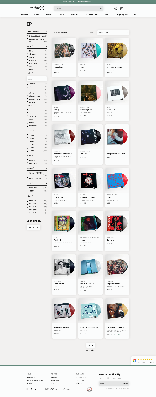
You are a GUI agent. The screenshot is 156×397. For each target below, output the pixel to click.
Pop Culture (58, 67)
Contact (78, 379)
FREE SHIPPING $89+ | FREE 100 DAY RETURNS (78, 1)
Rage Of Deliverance (114, 284)
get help (31, 227)
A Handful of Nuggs (114, 67)
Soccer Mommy (84, 107)
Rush (55, 237)
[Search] (101, 8)
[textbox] (37, 78)
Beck (108, 151)
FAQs (52, 383)
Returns (54, 379)
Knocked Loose (59, 64)
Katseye (83, 64)
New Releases (31, 377)
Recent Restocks (32, 379)
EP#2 (109, 197)
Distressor (111, 110)
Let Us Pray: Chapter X (115, 327)
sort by (92, 33)
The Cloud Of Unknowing (63, 154)
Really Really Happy (61, 327)
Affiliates (79, 383)
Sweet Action (59, 284)
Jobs (77, 382)
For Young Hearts (86, 110)
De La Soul (84, 325)
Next (89, 345)
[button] (121, 8)
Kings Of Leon (112, 194)
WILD (82, 67)
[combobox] (77, 8)
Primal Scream (85, 151)
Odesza (82, 281)
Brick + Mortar (80, 380)
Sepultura (57, 151)
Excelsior (110, 240)
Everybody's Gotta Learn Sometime (116, 154)
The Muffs (57, 325)
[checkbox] (38, 36)
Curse (82, 240)
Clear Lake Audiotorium (89, 327)
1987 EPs (83, 154)
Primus (109, 64)
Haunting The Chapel (88, 197)
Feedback (57, 240)
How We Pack (55, 380)
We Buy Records (81, 377)
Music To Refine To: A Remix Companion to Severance (88, 284)
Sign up (125, 383)
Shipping (54, 377)
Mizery (56, 107)
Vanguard (110, 281)
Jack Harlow (58, 281)
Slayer (56, 194)
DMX (108, 325)
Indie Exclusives (32, 382)
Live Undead (58, 197)
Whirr (109, 107)
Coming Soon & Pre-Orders (35, 380)
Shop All (29, 383)
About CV (54, 382)
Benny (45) (110, 237)
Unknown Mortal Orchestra (89, 237)
